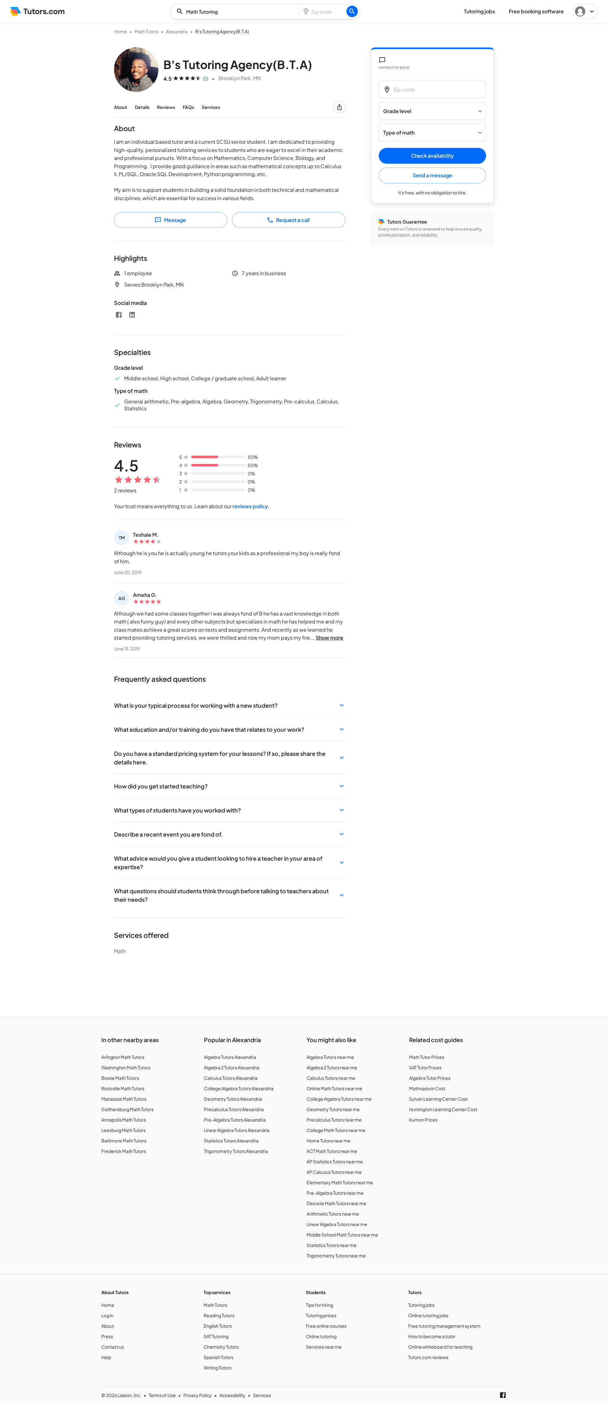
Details (142, 107)
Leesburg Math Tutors (123, 1130)
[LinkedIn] (132, 314)
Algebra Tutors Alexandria (230, 1057)
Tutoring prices (321, 1315)
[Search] (352, 11)
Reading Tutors (219, 1315)
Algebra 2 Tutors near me (332, 1067)
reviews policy (250, 506)
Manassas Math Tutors (123, 1099)
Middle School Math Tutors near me (342, 1234)
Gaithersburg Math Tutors (127, 1109)
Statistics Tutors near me (332, 1245)
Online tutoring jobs (428, 1315)
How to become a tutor (431, 1336)
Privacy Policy (197, 1395)
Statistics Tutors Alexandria (231, 1140)
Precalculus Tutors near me (334, 1120)
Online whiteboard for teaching (440, 1347)
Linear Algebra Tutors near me (337, 1224)
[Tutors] (37, 11)
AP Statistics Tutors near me (335, 1161)
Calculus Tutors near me (331, 1078)
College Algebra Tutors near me (339, 1099)
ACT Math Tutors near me (332, 1151)
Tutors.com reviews (428, 1357)
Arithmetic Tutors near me (333, 1214)
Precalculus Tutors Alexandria (234, 1109)
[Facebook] (119, 314)
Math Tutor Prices (426, 1057)
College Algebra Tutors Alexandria (239, 1088)
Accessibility (232, 1395)
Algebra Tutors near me (330, 1057)
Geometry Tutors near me (333, 1109)
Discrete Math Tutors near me (336, 1203)
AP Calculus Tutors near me (334, 1172)
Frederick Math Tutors (123, 1151)
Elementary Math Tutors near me (340, 1182)
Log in (107, 1315)
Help (106, 1357)
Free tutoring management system (444, 1326)
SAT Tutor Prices (425, 1067)
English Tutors (218, 1326)
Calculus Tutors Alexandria (230, 1078)
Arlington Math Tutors (122, 1057)
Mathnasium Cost (427, 1088)
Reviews (166, 107)
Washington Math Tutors (125, 1067)
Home (120, 31)
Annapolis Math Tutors (123, 1120)
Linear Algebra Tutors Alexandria (236, 1130)
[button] (229, 705)
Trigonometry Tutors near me (336, 1255)
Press (107, 1336)
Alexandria (177, 31)
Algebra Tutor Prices (429, 1078)
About (120, 107)
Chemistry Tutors (221, 1347)
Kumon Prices (423, 1120)
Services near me (324, 1347)
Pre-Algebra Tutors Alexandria (235, 1120)
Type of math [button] (399, 133)
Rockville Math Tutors (122, 1088)
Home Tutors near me (329, 1140)
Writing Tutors (217, 1367)
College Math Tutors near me (336, 1130)
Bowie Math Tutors (120, 1078)
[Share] (339, 107)
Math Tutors (146, 31)
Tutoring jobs (421, 1305)
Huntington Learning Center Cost (443, 1109)
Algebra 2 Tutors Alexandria (231, 1067)
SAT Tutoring (216, 1336)
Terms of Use (162, 1395)
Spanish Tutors (218, 1357)
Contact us (112, 1347)
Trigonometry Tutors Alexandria (236, 1151)
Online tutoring (321, 1336)
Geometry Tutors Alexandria (233, 1099)
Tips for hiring (319, 1305)
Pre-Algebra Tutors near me (335, 1193)
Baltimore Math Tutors (123, 1140)
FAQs (188, 107)
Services (211, 107)
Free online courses (326, 1326)
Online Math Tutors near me (334, 1088)
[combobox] (236, 11)
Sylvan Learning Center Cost (438, 1099)
